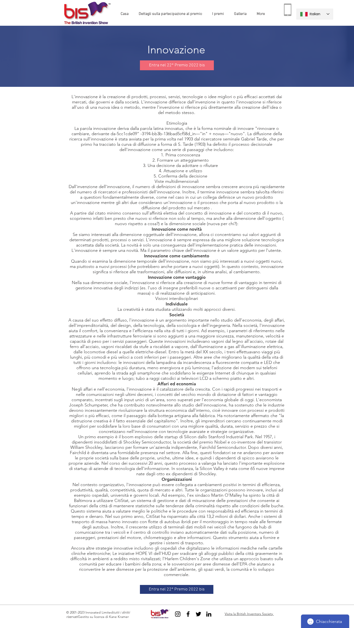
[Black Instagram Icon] (177, 614)
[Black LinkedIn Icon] (208, 614)
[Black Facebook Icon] (188, 614)
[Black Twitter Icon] (198, 614)
